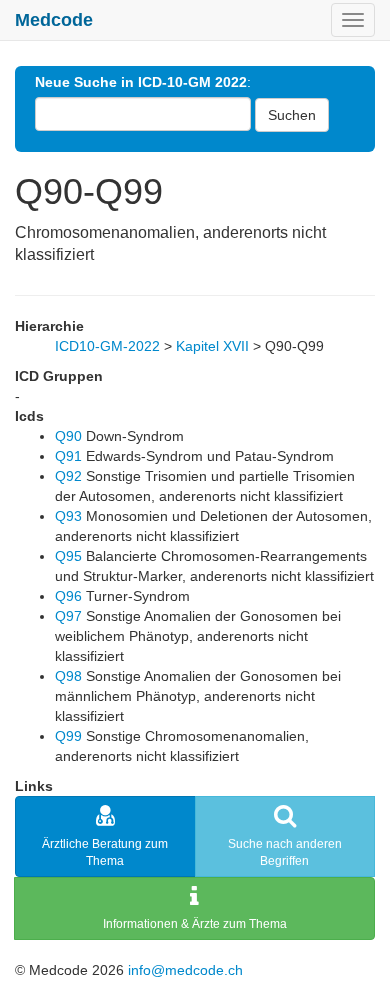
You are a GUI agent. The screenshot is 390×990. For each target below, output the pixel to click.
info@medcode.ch (185, 970)
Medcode (54, 20)
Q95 (68, 556)
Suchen (292, 115)
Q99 (68, 736)
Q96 (68, 596)
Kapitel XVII (212, 346)
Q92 (68, 476)
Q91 (68, 456)
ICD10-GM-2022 (107, 346)
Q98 (68, 676)
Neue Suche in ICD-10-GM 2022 (141, 82)
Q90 (68, 436)
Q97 (68, 616)
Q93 (68, 516)
